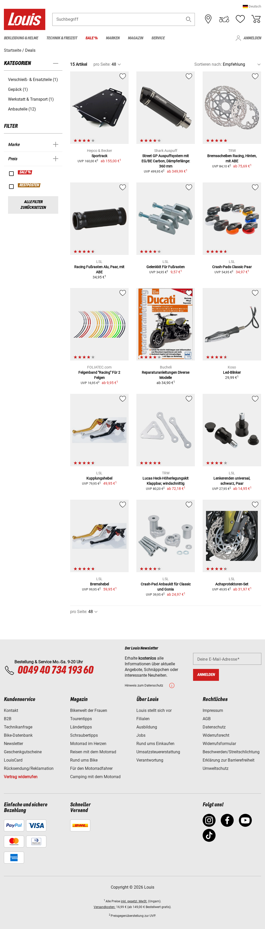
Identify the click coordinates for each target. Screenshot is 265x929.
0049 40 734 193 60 (55, 670)
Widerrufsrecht (216, 735)
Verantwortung (149, 760)
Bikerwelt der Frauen (88, 710)
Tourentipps (81, 718)
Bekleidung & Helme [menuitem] (21, 38)
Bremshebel (99, 584)
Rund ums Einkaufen (155, 743)
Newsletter (13, 743)
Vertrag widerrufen (21, 776)
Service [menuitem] (158, 38)
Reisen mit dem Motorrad (93, 751)
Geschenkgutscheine (23, 751)
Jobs (140, 735)
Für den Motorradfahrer (91, 768)
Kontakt (11, 710)
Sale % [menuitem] (91, 38)
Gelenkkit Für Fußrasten (165, 267)
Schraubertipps (84, 735)
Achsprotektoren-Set (231, 584)
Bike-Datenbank (18, 735)
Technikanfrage (18, 727)
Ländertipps (81, 727)
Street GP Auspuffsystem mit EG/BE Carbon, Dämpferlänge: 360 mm (166, 161)
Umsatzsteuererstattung (158, 751)
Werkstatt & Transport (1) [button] (31, 99)
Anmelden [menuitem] (252, 38)
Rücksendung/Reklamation (29, 768)
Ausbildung (146, 727)
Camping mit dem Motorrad (95, 776)
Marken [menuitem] (113, 38)
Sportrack (99, 156)
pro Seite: (102, 64)
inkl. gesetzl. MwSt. (134, 901)
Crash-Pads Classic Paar (232, 267)
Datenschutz (214, 727)
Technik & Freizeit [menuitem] (61, 38)
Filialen (143, 718)
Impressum (213, 710)
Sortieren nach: (208, 64)
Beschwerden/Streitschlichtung (231, 751)
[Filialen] (208, 19)
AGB (207, 718)
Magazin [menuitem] (135, 38)
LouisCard (13, 760)
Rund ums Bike (84, 760)
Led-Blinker (232, 372)
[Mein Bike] (224, 19)
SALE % (25, 172)
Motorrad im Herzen (88, 743)
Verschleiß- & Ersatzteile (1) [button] (33, 79)
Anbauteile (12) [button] (22, 109)
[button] (252, 6)
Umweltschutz (216, 768)
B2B (7, 718)
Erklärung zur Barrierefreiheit (228, 760)
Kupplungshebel (99, 478)
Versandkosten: (104, 907)
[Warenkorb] (256, 19)
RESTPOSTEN (29, 185)
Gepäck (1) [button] (18, 89)
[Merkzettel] (240, 19)
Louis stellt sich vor (154, 710)
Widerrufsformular (219, 743)
